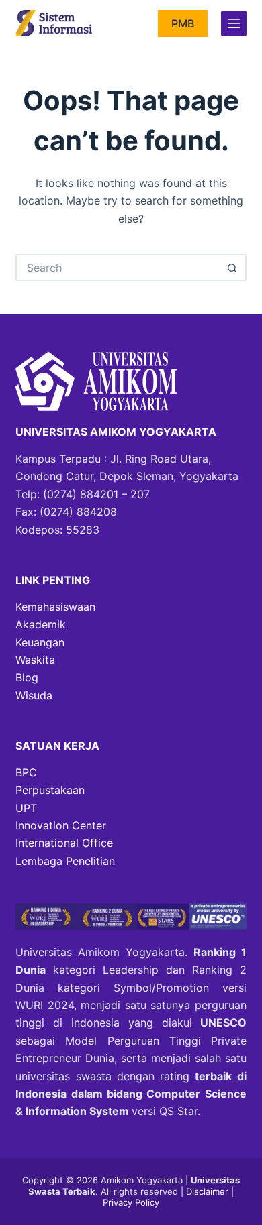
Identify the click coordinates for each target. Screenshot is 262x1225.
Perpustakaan (50, 790)
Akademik (40, 624)
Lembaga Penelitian (65, 861)
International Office (64, 843)
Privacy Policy (131, 1202)
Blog (26, 677)
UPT (26, 808)
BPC (26, 772)
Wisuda (33, 695)
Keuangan (39, 642)
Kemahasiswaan (55, 607)
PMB (182, 23)
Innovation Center (60, 825)
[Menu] (234, 23)
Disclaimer (208, 1191)
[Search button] (233, 267)
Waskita (35, 659)
